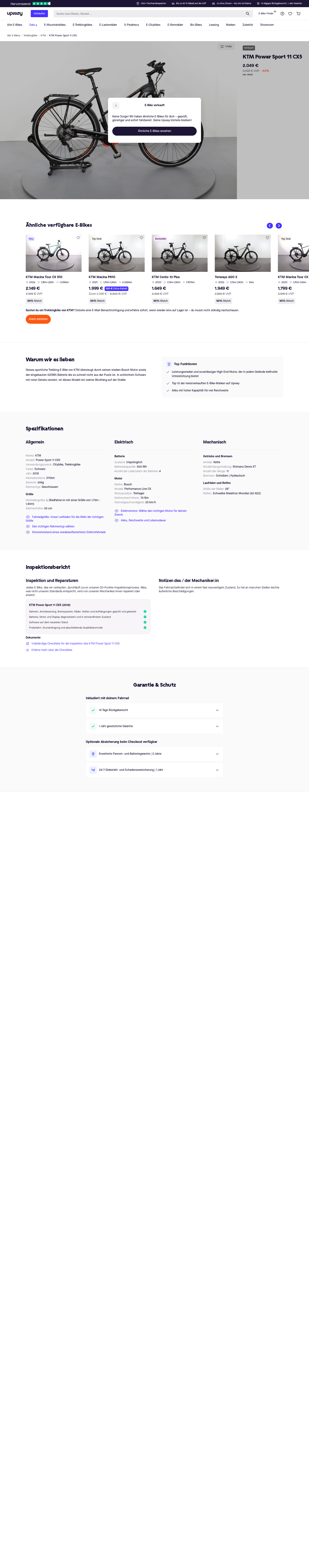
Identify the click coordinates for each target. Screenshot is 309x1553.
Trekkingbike (30, 35)
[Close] (157, 2)
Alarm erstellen (38, 319)
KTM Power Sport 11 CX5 (63, 35)
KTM (43, 35)
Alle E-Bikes (13, 35)
